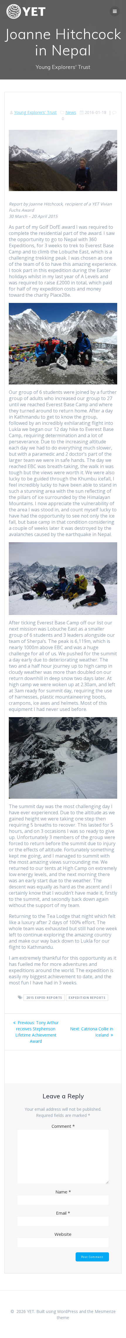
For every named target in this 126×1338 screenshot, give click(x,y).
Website (63, 1234)
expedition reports (87, 998)
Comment (63, 1126)
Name (63, 1192)
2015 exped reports (44, 998)
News (70, 112)
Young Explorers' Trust (35, 112)
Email (63, 1213)
